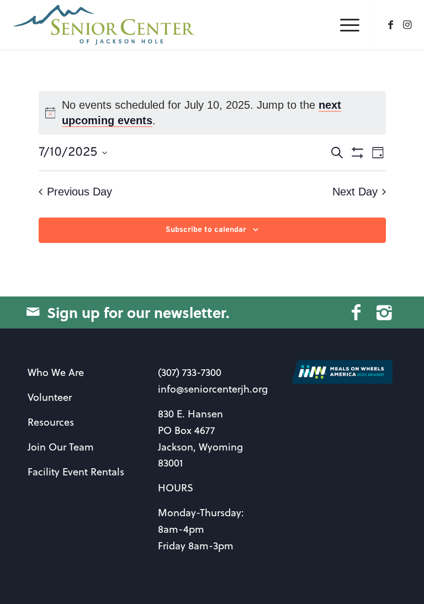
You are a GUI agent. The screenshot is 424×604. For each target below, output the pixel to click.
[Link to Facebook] (391, 25)
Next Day (355, 192)
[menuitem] (344, 25)
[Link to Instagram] (407, 25)
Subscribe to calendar (206, 230)
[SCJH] (105, 25)
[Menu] (344, 25)
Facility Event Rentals (76, 472)
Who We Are (56, 372)
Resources (51, 422)
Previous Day (79, 192)
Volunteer (50, 397)
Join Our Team (61, 447)
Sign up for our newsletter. (138, 312)
